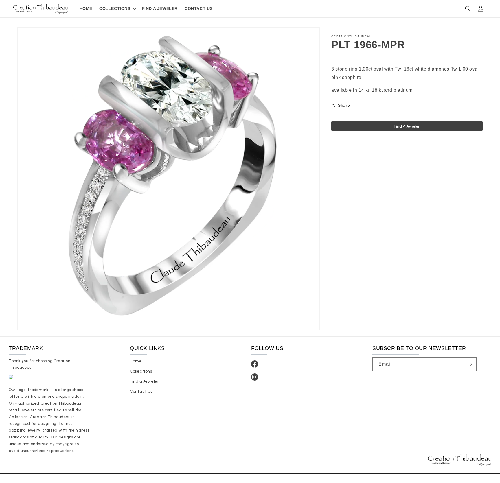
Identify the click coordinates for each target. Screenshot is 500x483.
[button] (117, 8)
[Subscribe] (470, 364)
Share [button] (344, 105)
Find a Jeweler (144, 381)
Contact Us (141, 391)
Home (135, 361)
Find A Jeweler (407, 126)
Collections (141, 371)
